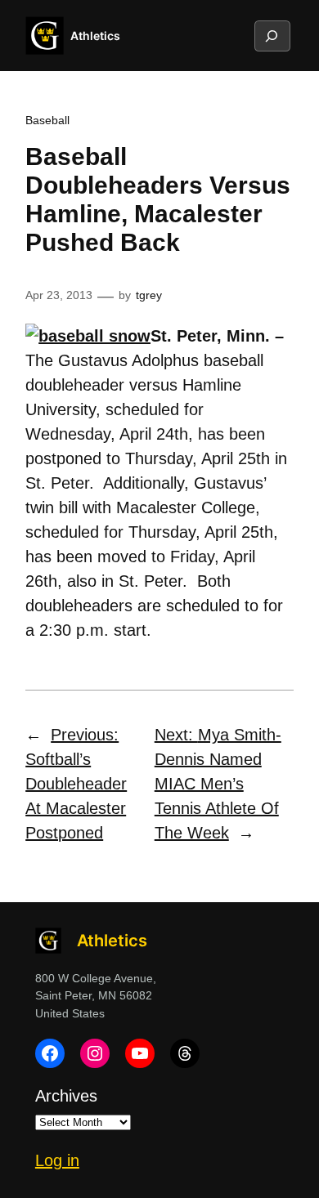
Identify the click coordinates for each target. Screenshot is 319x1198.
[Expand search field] (271, 36)
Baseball (47, 120)
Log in (57, 1160)
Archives (66, 1096)
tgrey (149, 295)
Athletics (95, 35)
